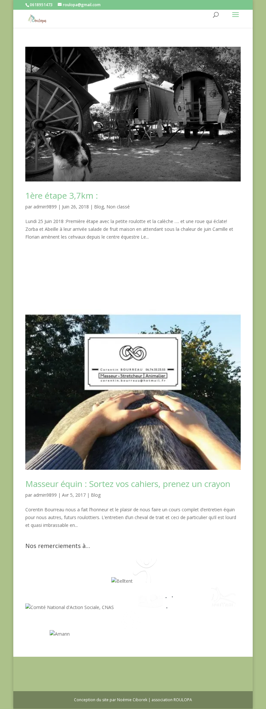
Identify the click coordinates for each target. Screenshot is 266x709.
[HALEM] (150, 607)
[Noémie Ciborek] (37, 581)
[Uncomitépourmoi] (145, 581)
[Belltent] (122, 581)
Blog (99, 207)
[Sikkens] (37, 634)
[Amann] (60, 634)
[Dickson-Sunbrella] (82, 634)
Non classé (118, 207)
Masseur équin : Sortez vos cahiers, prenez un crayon (127, 484)
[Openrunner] (130, 634)
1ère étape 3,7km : (61, 195)
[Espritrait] (223, 607)
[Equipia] (65, 581)
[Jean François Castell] (126, 607)
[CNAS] (69, 607)
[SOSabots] (106, 634)
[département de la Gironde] (199, 607)
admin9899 (45, 207)
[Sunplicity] (95, 581)
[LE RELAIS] (175, 607)
